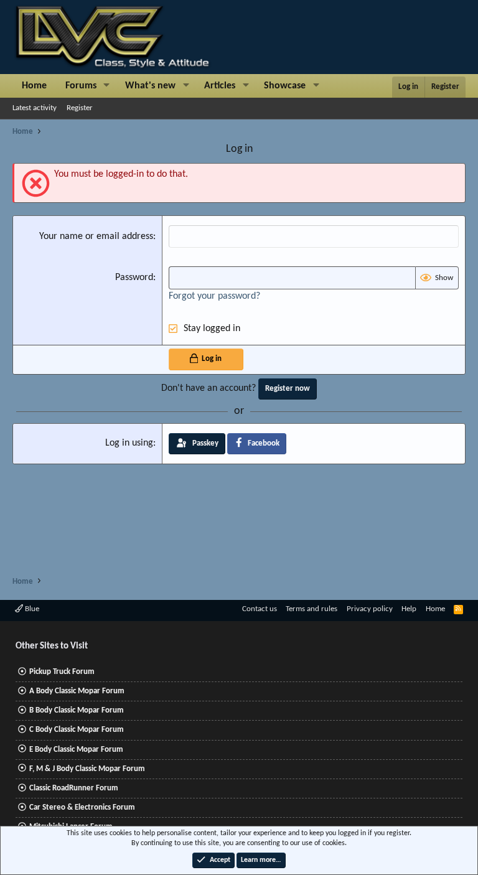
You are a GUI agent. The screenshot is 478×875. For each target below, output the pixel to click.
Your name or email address (96, 236)
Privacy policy (370, 609)
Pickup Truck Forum (62, 672)
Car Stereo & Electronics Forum (82, 807)
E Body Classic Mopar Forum (76, 750)
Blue (31, 609)
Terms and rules (311, 609)
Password (134, 278)
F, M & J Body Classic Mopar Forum (87, 769)
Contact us (259, 609)
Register (80, 108)
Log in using (129, 443)
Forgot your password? (214, 296)
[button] (107, 86)
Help (408, 609)
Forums (80, 86)
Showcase (285, 86)
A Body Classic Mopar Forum (76, 691)
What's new (150, 86)
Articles (219, 86)
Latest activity (34, 108)
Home (34, 86)
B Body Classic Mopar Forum (76, 710)
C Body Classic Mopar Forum (76, 730)
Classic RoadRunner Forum (73, 788)
